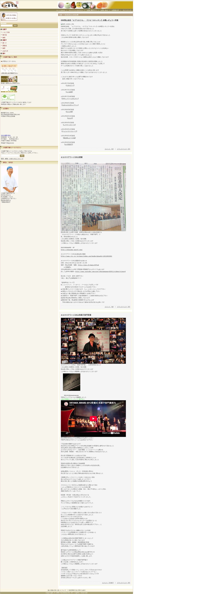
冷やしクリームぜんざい (70, 98)
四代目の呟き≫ (6, 200)
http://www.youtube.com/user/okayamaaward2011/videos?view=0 (100, 271)
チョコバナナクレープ (69, 131)
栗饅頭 (4, 45)
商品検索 (3, 23)
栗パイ (4, 43)
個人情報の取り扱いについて (57, 590)
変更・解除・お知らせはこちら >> (12, 158)
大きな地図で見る (6, 135)
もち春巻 (69, 92)
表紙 (60, 15)
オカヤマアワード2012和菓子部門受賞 (76, 315)
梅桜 (3, 37)
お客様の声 (115, 10)
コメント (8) (109, 307)
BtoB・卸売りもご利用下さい (10, 83)
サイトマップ (127, 10)
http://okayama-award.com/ (72, 250)
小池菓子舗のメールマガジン (12, 147)
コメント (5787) (108, 583)
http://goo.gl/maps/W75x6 (88, 265)
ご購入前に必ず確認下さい (9, 73)
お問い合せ (104, 10)
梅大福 (4, 35)
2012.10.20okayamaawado (71, 395)
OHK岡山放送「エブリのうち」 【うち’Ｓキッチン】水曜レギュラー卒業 (89, 20)
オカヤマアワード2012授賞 (72, 157)
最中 (3, 53)
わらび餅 (69, 112)
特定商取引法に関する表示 (77, 590)
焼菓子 (4, 40)
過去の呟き (5, 202)
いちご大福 (6, 32)
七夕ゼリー (70, 85)
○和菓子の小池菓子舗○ (84, 3)
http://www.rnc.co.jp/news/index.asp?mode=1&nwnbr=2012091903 (86, 256)
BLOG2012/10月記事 (71, 15)
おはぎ (70, 118)
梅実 (3, 48)
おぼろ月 (5, 51)
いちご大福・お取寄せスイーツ (83, 5)
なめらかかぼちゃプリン (70, 105)
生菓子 (4, 29)
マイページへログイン (76, 10)
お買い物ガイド (92, 10)
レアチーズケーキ (69, 125)
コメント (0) (109, 149)
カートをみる (60, 10)
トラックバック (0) (123, 149)
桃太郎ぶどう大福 (69, 138)
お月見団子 (68, 144)
